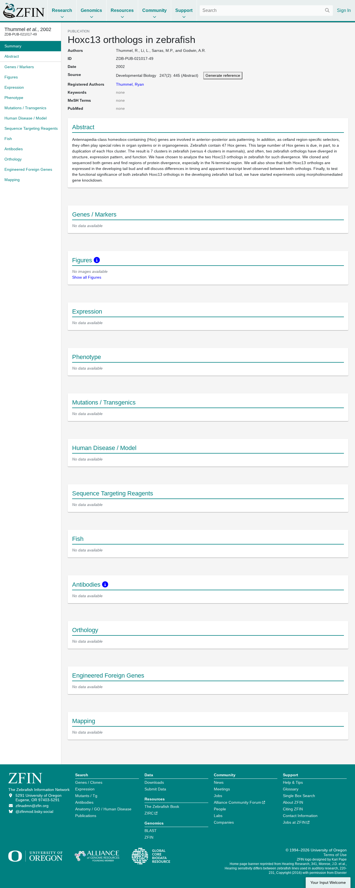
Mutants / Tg (86, 795)
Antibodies (84, 802)
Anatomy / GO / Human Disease (103, 809)
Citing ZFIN (293, 809)
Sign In (344, 10)
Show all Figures (86, 277)
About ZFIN (293, 802)
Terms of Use (335, 855)
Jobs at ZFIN (294, 822)
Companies (224, 822)
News (219, 782)
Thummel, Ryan (130, 84)
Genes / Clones (88, 782)
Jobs (218, 795)
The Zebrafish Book (161, 806)
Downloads (154, 782)
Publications (85, 815)
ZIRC (149, 813)
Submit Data (155, 789)
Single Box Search (299, 795)
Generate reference (223, 75)
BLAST (150, 830)
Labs (218, 815)
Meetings (222, 789)
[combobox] (266, 10)
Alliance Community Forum (237, 802)
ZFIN (148, 837)
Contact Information (300, 815)
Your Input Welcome (328, 883)
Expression (85, 789)
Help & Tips (293, 782)
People (220, 809)
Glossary (290, 789)
